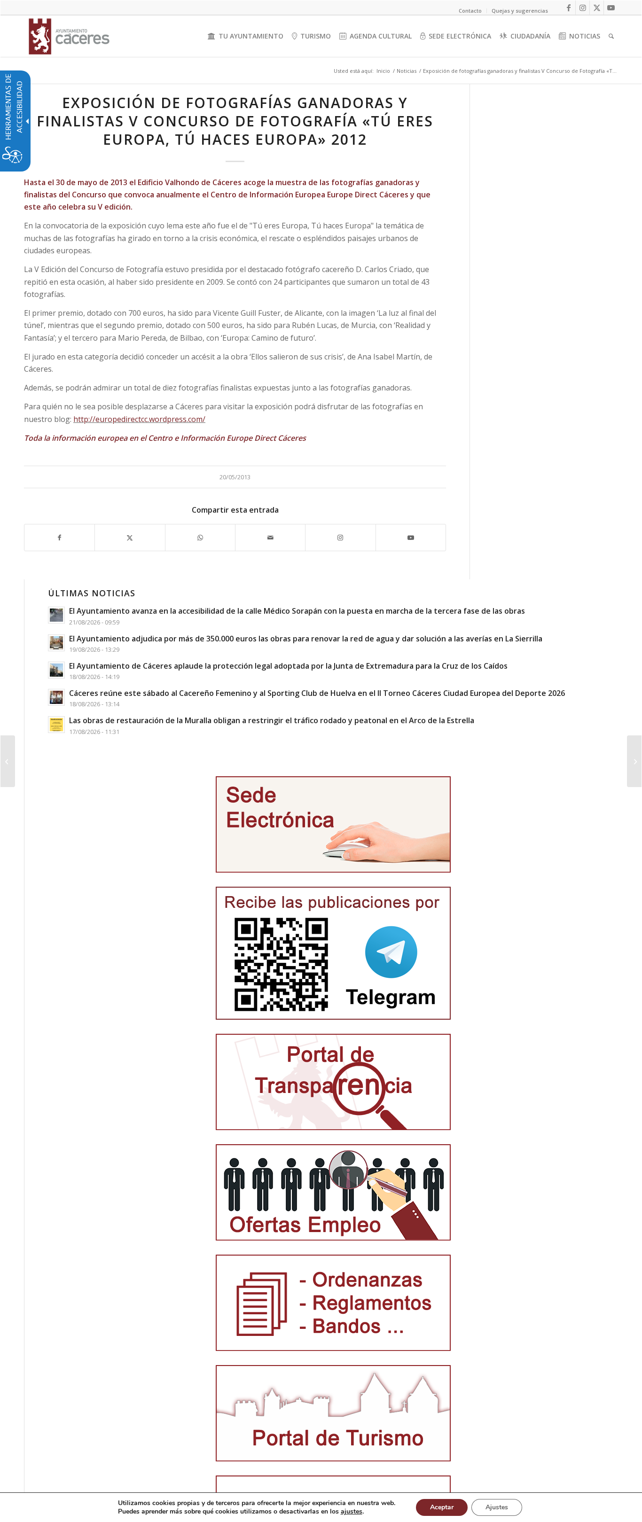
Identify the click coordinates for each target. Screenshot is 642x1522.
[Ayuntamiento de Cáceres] (69, 36)
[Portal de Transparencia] (333, 1082)
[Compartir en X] (129, 537)
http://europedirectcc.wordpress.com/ (139, 419)
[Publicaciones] (333, 1303)
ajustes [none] (351, 1511)
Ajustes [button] (496, 1507)
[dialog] (321, 1507)
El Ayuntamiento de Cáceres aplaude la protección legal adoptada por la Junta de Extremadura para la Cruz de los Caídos (288, 666)
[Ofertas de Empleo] (333, 1192)
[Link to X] (596, 7)
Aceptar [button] (442, 1507)
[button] (7, 761)
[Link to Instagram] (582, 7)
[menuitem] (246, 36)
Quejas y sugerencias (520, 10)
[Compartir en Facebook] (59, 537)
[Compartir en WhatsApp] (200, 537)
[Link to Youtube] (611, 7)
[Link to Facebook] (568, 7)
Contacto (470, 10)
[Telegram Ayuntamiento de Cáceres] (333, 953)
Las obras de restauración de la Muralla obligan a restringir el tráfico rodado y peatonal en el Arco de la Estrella (271, 720)
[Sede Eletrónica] (333, 824)
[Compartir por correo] (270, 537)
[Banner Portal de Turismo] (333, 1413)
